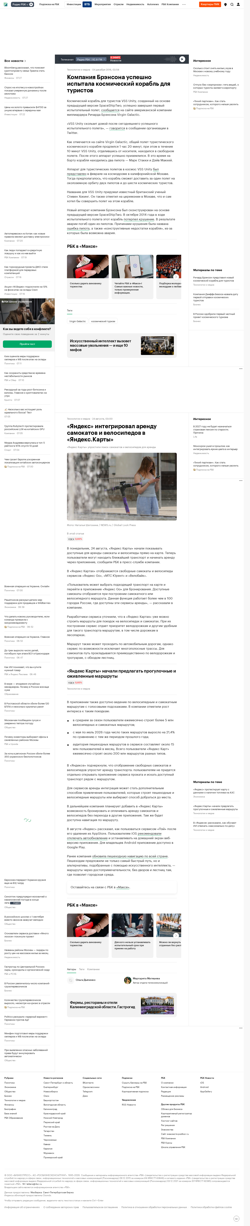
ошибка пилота (78, 227)
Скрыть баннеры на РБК (134, 1082)
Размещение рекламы (172, 1095)
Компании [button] (93, 969)
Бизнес (8, 940)
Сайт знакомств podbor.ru (175, 1133)
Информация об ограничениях (22, 1206)
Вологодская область (55, 1104)
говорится (117, 127)
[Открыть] (27, 4)
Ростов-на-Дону (52, 1126)
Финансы (9, 77)
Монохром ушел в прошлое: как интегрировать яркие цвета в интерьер (215, 447)
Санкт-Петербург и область (58, 1082)
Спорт (7, 449)
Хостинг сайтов (169, 1120)
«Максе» (122, 886)
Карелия (48, 1148)
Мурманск (49, 1152)
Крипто (8, 399)
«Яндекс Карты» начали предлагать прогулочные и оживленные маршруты (121, 673)
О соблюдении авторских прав (61, 1206)
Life (195, 436)
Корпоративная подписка (135, 1091)
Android (204, 1086)
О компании (167, 1082)
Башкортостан (51, 1100)
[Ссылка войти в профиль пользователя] (238, 4)
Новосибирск (51, 1091)
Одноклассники (91, 1086)
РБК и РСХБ (10, 973)
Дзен (85, 1095)
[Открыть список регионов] (225, 4)
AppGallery (206, 1091)
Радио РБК (19, 4)
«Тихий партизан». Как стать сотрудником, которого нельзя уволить (215, 102)
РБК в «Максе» (82, 246)
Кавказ (47, 1144)
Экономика (10, 606)
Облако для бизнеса (171, 1108)
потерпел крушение (139, 218)
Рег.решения (168, 1125)
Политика (9, 363)
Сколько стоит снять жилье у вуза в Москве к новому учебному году (213, 69)
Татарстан (49, 1130)
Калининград (50, 1108)
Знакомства (167, 1129)
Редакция (166, 1091)
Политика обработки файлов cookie (211, 1206)
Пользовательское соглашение (100, 1206)
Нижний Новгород (53, 1117)
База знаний (10, 1113)
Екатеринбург (51, 1086)
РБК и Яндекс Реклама (15, 674)
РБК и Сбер (10, 379)
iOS (202, 1082)
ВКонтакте (88, 1082)
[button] (225, 4)
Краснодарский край (55, 1113)
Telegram (88, 1091)
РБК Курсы (166, 1142)
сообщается (110, 109)
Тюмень (48, 1135)
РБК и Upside (11, 743)
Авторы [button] (71, 969)
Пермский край (52, 1122)
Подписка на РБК (130, 1086)
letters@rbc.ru (34, 1183)
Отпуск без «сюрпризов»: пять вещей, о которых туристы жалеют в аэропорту (216, 86)
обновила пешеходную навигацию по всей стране (130, 855)
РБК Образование (13, 1117)
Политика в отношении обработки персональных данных (154, 1206)
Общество (9, 727)
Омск (46, 1095)
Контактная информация (173, 1086)
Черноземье (50, 1139)
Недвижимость (12, 97)
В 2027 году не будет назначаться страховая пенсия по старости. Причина (212, 429)
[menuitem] (49, 4)
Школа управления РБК (173, 1147)
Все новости (13, 60)
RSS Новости (129, 1104)
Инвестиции (10, 114)
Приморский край (53, 1157)
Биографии (10, 1108)
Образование (11, 693)
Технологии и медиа (78, 69)
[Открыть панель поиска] (232, 4)
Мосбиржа (36, 1192)
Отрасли (9, 277)
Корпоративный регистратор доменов (176, 1115)
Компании (9, 240)
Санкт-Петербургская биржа (58, 1192)
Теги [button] (69, 310)
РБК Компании (11, 257)
